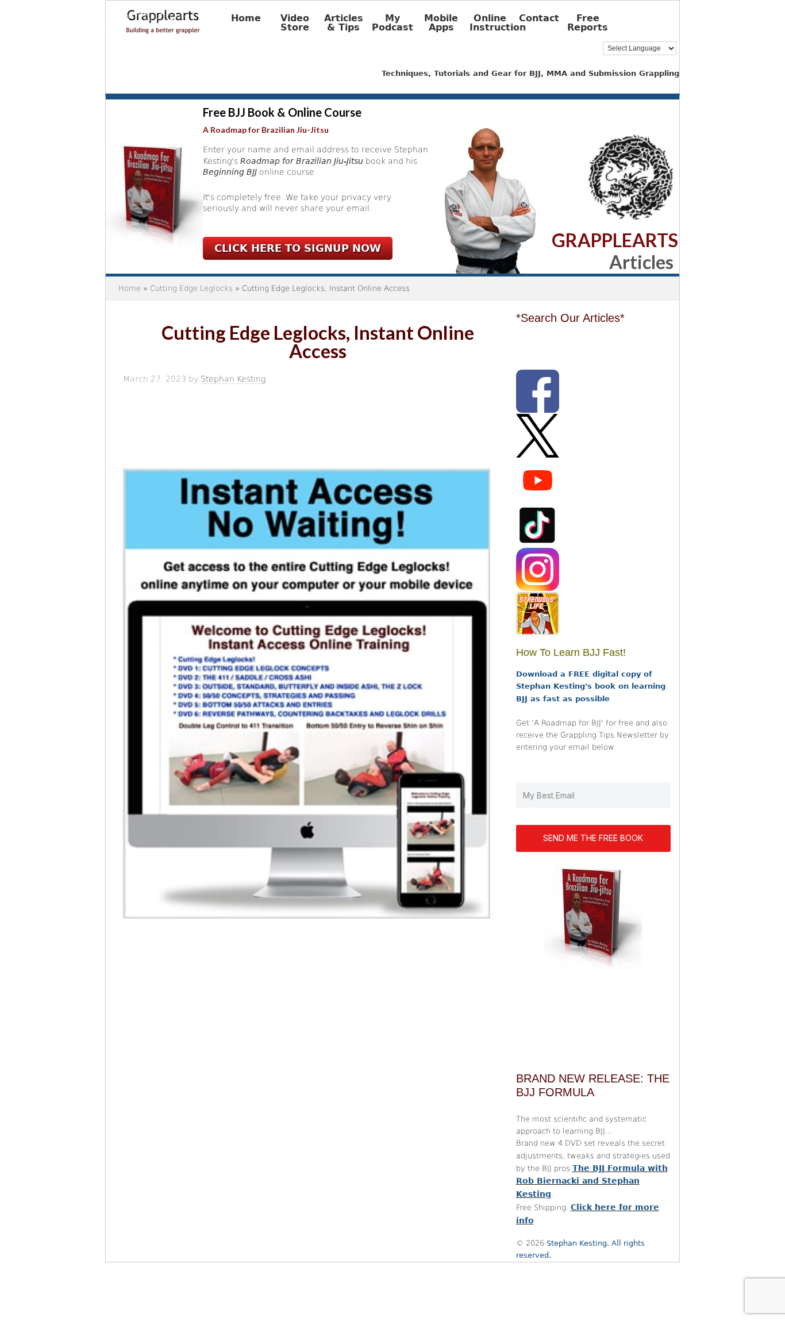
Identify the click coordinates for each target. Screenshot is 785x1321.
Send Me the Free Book (593, 838)
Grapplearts (180, 18)
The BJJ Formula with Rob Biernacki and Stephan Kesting (592, 1181)
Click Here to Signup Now (297, 248)
